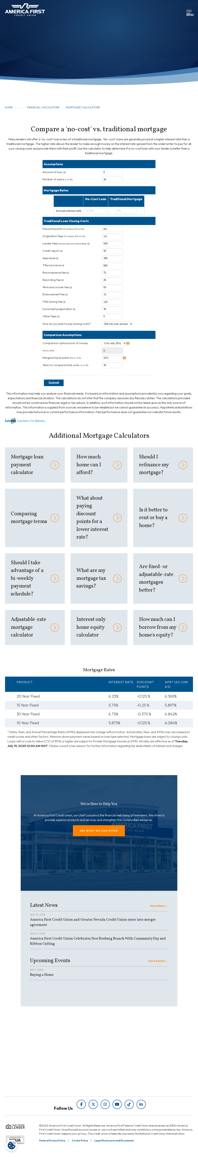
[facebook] (81, 1104)
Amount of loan (54, 172)
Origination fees (64, 236)
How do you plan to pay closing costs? (67, 324)
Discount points (63, 229)
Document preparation (59, 309)
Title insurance (53, 265)
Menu (189, 14)
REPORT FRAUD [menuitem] (82, 1088)
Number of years (58, 179)
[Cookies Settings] (11, 1145)
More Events (156, 961)
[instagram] (105, 1104)
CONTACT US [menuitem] (116, 1075)
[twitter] (93, 1104)
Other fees (51, 316)
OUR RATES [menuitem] (115, 1047)
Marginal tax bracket (62, 358)
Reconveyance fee (56, 272)
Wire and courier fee (57, 287)
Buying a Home (42, 975)
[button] (99, 830)
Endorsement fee (55, 294)
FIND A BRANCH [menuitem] (118, 1061)
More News (157, 906)
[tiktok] (129, 1104)
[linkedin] (141, 1104)
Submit (54, 382)
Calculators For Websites (31, 420)
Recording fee (53, 280)
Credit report (53, 251)
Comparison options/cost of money (65, 343)
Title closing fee (54, 301)
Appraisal (50, 258)
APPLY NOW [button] (27, 71)
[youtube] (117, 1104)
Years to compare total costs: (65, 365)
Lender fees (66, 243)
